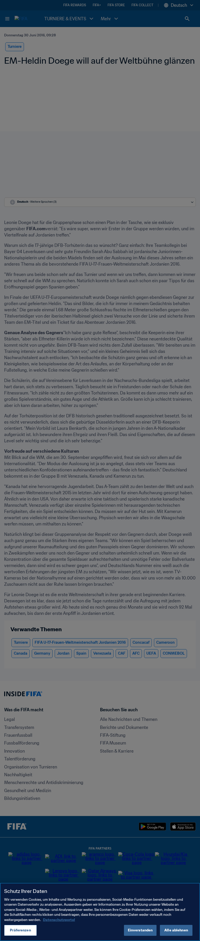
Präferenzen (20, 930)
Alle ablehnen (176, 930)
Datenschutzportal (59, 920)
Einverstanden (140, 930)
